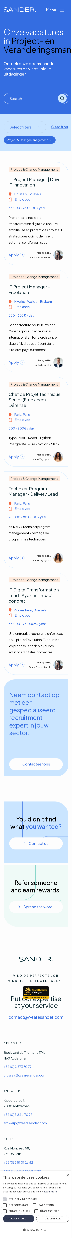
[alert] (36, 1204)
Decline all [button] (52, 1218)
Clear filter (59, 127)
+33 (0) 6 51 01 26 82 (18, 1162)
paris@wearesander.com (22, 1171)
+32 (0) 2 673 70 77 (18, 1067)
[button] (57, 9)
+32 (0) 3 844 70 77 (18, 1114)
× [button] (67, 1175)
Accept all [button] (18, 1218)
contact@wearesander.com (36, 1017)
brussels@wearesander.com (25, 1075)
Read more (50, 1191)
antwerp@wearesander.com (25, 1123)
